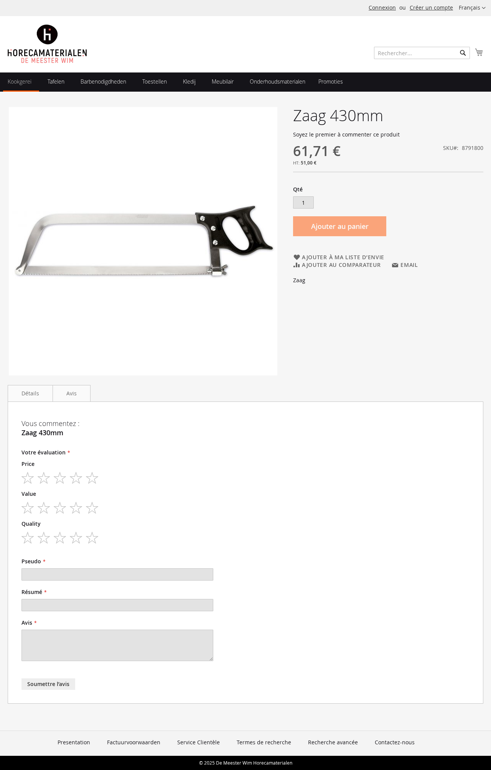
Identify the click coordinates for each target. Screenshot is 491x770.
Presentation (74, 742)
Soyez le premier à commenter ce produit (346, 134)
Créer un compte (431, 7)
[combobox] (422, 53)
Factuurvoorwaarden (133, 742)
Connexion (382, 7)
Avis (71, 393)
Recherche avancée (333, 742)
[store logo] (47, 44)
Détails (30, 393)
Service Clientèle (198, 742)
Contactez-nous (395, 742)
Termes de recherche (264, 742)
